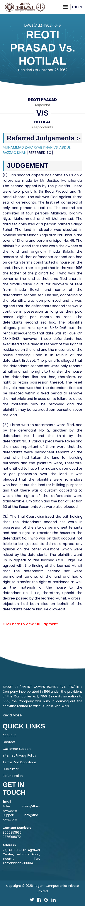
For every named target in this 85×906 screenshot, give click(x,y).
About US (9, 735)
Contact (9, 742)
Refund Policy (13, 776)
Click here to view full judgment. (31, 624)
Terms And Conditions (19, 762)
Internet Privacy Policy (19, 755)
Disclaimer (11, 769)
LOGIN (77, 7)
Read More (12, 715)
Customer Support (17, 748)
